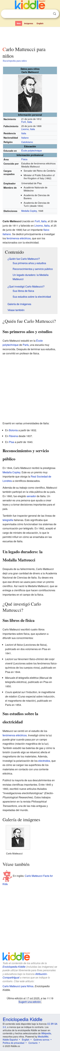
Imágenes (28, 23)
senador (31, 496)
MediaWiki (43, 1036)
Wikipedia (46, 1033)
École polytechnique (31, 150)
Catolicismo (27, 142)
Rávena (13, 436)
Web (19, 23)
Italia (29, 121)
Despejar (48, 14)
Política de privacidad (13, 1042)
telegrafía (8, 520)
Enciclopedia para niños (15, 60)
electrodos (44, 761)
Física (24, 159)
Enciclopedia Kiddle (14, 966)
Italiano (25, 137)
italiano (7, 234)
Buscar (54, 13)
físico (46, 230)
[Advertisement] (30, 36)
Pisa (11, 442)
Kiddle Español (10, 1039)
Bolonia (13, 430)
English (40, 23)
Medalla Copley (29, 210)
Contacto (33, 1042)
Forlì (23, 121)
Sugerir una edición (30, 1001)
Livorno (25, 129)
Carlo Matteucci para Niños (18, 986)
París (26, 345)
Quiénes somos (41, 1039)
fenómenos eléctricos (19, 238)
